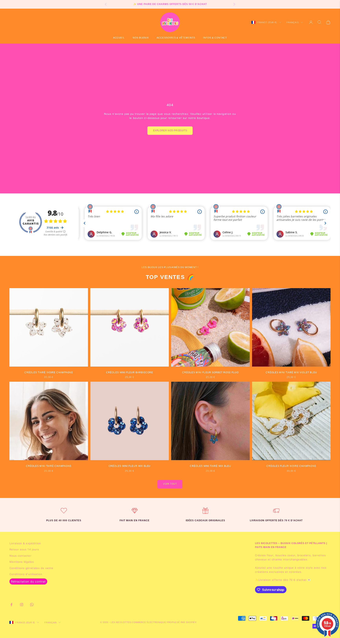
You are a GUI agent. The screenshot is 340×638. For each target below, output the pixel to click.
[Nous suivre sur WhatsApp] (32, 605)
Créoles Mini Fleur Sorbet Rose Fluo (210, 372)
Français (292, 22)
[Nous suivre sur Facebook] (11, 605)
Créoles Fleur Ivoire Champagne (291, 466)
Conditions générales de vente (31, 568)
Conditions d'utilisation (25, 574)
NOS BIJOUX (141, 37)
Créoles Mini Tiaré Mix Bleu (210, 466)
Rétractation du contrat (28, 581)
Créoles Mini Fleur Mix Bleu (130, 466)
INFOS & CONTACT (215, 37)
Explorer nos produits (170, 130)
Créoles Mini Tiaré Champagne (48, 466)
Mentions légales (21, 561)
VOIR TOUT (170, 484)
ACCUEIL (119, 37)
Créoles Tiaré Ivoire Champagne (48, 372)
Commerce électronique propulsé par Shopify (164, 622)
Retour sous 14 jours (24, 549)
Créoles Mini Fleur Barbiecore (129, 372)
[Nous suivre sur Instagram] (22, 605)
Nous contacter (20, 555)
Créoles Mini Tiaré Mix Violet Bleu (291, 372)
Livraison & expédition (25, 543)
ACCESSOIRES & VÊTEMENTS (176, 37)
